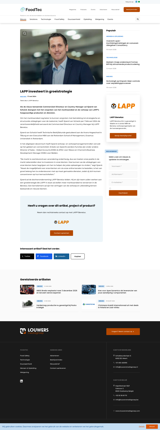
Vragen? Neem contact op (122, 331)
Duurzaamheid (74, 19)
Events (93, 9)
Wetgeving (99, 19)
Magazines (72, 9)
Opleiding (88, 19)
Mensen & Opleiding (28, 368)
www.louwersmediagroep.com (127, 411)
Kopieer (77, 256)
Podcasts (83, 9)
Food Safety (59, 19)
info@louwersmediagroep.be (126, 400)
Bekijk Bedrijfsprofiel (123, 136)
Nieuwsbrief (115, 9)
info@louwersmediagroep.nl (126, 367)
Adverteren (103, 9)
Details (142, 426)
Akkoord (152, 426)
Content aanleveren (58, 368)
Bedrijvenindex (131, 9)
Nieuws (23, 19)
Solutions (33, 19)
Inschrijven (123, 193)
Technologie (46, 19)
